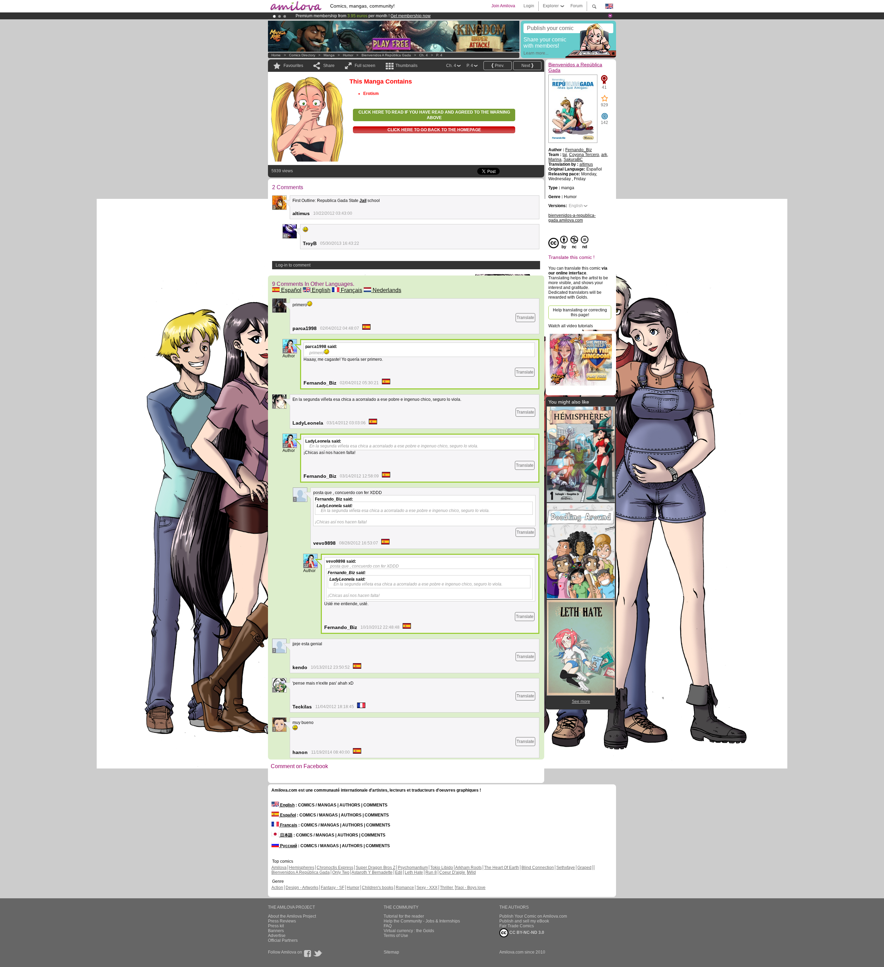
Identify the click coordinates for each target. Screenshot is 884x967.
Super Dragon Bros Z (375, 867)
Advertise (277, 935)
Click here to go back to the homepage (434, 129)
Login (528, 5)
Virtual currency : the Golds (409, 930)
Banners (276, 930)
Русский (288, 845)
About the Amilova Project (292, 916)
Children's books (377, 887)
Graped (584, 867)
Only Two (340, 872)
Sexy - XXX (427, 887)
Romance (405, 887)
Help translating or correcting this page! (580, 312)
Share (329, 65)
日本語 (285, 835)
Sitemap (391, 952)
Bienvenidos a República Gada (386, 55)
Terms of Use (396, 935)
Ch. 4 (423, 55)
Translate (525, 317)
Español (290, 290)
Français (350, 290)
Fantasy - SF (332, 887)
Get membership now (411, 15)
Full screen (365, 65)
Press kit (276, 926)
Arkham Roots (468, 867)
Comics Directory (302, 55)
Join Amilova (503, 5)
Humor (348, 55)
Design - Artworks (302, 887)
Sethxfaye (565, 867)
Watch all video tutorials (570, 325)
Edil (398, 872)
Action (277, 887)
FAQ (388, 926)
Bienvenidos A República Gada (300, 872)
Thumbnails (406, 65)
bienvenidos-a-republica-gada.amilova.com (572, 218)
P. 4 (439, 55)
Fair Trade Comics (516, 926)
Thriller (447, 887)
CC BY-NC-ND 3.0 (526, 932)
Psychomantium (413, 867)
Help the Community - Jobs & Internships (422, 921)
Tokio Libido (441, 867)
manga (329, 55)
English (320, 290)
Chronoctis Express (335, 867)
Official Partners (283, 940)
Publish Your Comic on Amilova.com (533, 916)
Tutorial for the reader (404, 916)
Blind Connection (537, 867)
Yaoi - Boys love (470, 887)
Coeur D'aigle (452, 872)
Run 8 (431, 872)
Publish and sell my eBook (524, 921)
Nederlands (386, 290)
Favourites (293, 65)
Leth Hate (414, 872)
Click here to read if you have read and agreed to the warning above (434, 115)
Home (276, 55)
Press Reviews (282, 921)
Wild (472, 872)
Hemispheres (301, 867)
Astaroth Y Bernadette (372, 872)
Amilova (279, 867)
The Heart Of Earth (501, 867)
